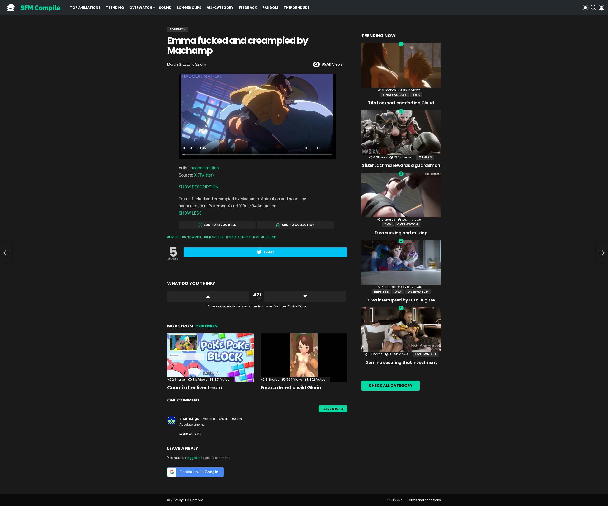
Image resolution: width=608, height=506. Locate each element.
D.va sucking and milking (401, 233)
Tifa (416, 94)
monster (215, 237)
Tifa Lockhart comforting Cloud (401, 103)
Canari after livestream (194, 387)
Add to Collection (298, 225)
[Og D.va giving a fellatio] (5, 253)
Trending (115, 7)
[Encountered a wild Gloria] (304, 357)
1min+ (175, 237)
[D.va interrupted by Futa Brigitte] (401, 262)
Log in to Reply (190, 433)
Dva (387, 224)
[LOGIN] (601, 7)
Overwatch (140, 7)
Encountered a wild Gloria (291, 387)
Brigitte (381, 291)
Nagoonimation (244, 237)
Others (425, 157)
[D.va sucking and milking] (401, 195)
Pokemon (206, 326)
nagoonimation (205, 167)
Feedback (248, 7)
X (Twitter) (204, 174)
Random (270, 7)
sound (271, 237)
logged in (193, 458)
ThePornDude (296, 7)
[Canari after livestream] (210, 357)
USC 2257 (394, 500)
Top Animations (85, 7)
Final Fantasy (395, 94)
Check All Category (391, 385)
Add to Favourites (220, 225)
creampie (193, 237)
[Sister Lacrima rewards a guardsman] (401, 132)
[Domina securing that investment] (401, 329)
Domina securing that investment (401, 362)
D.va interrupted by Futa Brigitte (401, 300)
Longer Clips (189, 7)
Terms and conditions (424, 500)
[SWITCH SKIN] (585, 7)
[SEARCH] (593, 7)
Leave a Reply (333, 409)
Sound (165, 7)
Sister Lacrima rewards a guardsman (401, 165)
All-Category (220, 7)
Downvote (305, 296)
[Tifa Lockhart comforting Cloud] (401, 65)
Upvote (208, 296)
